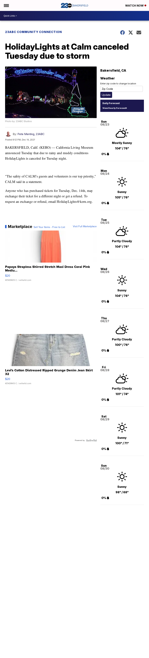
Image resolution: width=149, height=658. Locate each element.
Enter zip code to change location (118, 83)
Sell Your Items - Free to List (49, 227)
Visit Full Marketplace (85, 226)
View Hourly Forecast (114, 108)
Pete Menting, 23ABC (31, 134)
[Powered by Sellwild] (91, 440)
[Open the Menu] (6, 5)
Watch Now (134, 5)
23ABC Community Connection (33, 32)
